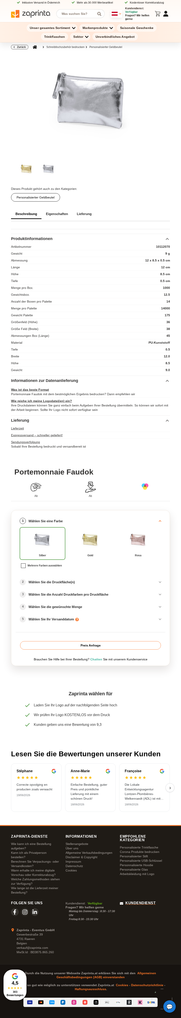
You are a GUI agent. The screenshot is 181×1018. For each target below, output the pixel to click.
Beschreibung (26, 214)
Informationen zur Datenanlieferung (44, 380)
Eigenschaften (57, 214)
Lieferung (84, 214)
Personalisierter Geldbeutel (105, 47)
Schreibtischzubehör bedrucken (65, 47)
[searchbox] (77, 14)
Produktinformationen (32, 238)
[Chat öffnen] (169, 1006)
